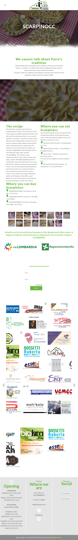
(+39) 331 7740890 (39, 500)
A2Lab (59, 537)
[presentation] (3, 385)
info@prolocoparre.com (39, 504)
